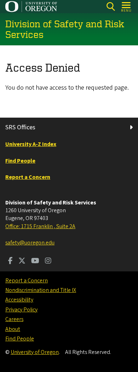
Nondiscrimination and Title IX (40, 290)
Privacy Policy (21, 310)
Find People (19, 339)
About (12, 329)
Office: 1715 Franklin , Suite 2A (40, 226)
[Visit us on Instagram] (48, 261)
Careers (14, 319)
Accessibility (19, 300)
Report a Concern (26, 280)
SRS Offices (20, 127)
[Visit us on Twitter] (22, 261)
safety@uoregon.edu (29, 243)
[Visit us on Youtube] (35, 261)
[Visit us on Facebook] (10, 261)
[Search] (110, 6)
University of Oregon (35, 352)
